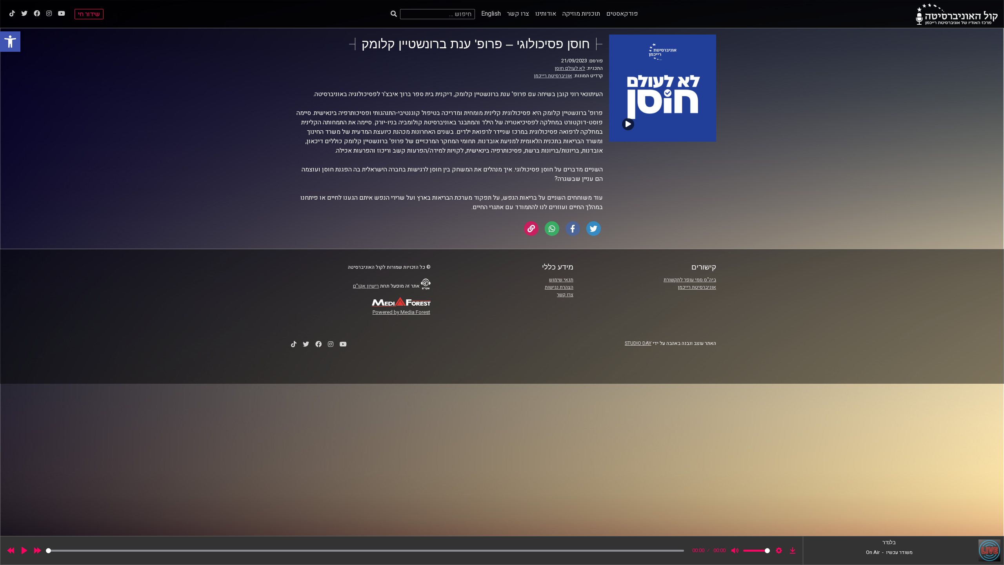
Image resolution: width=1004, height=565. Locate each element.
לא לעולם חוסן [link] (570, 68)
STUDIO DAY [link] (638, 343)
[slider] (365, 550)
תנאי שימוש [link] (561, 279)
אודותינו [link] (545, 13)
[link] (10, 41)
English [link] (491, 13)
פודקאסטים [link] (622, 13)
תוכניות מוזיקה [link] (581, 13)
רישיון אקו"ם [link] (366, 286)
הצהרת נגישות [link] (559, 287)
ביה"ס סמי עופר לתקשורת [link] (690, 279)
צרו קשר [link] (518, 13)
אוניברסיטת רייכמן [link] (553, 75)
